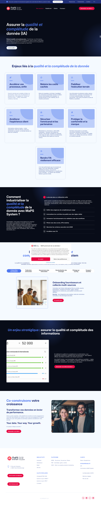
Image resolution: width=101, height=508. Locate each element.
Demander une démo (13, 431)
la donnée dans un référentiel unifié (57, 197)
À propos (62, 8)
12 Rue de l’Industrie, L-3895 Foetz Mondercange (17, 467)
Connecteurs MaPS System (87, 468)
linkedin (83, 498)
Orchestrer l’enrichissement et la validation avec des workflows (65, 218)
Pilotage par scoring (76, 270)
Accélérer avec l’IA (52, 231)
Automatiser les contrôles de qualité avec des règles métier (64, 214)
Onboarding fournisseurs (14, 270)
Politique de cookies (50, 262)
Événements (81, 1)
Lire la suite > (11, 47)
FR (94, 1)
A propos (39, 483)
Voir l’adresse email (13, 484)
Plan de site (85, 478)
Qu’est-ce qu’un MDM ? (42, 478)
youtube (86, 498)
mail (93, 498)
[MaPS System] (14, 8)
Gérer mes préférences (60, 259)
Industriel (39, 460)
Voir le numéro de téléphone (15, 475)
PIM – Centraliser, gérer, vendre (59, 462)
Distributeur (39, 462)
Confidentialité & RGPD (88, 473)
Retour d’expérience (85, 460)
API (81, 466)
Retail (38, 465)
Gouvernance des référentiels (44, 270)
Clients (56, 8)
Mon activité (41, 457)
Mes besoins (39, 8)
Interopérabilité (85, 463)
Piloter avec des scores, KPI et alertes (57, 223)
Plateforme (48, 8)
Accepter (40, 259)
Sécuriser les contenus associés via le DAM (59, 227)
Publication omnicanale (28, 270)
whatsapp (90, 498)
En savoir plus (58, 300)
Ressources (72, 1)
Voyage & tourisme (88, 270)
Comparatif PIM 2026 (42, 476)
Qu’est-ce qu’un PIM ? (42, 481)
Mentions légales (87, 476)
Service (38, 467)
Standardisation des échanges (61, 270)
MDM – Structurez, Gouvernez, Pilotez (60, 460)
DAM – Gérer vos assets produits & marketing (62, 465)
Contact (88, 1)
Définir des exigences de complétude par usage (60, 210)
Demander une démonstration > (64, 366)
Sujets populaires (42, 473)
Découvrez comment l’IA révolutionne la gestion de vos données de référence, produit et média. (29, 1)
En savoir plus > (57, 1)
